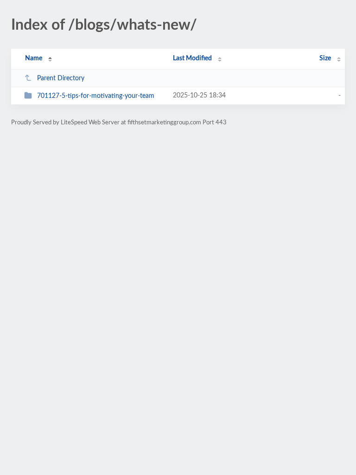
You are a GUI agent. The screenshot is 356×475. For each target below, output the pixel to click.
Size (325, 58)
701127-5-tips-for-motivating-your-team (95, 96)
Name (33, 58)
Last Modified (192, 58)
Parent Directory (60, 78)
